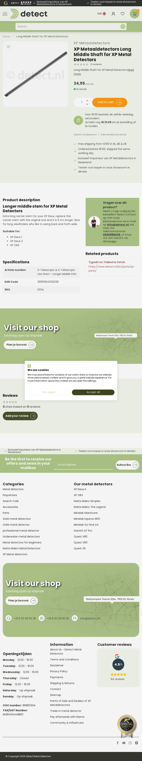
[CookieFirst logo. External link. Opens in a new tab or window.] (29, 366)
